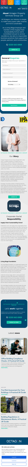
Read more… (4, 367)
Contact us (24, 8)
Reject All (14, 464)
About (19, 8)
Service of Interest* (13, 81)
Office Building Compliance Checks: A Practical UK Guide (12, 360)
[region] (14, 456)
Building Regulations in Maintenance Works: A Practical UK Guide (13, 419)
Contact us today (14, 322)
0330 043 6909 (24, 7)
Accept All (14, 457)
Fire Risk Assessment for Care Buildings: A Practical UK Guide (13, 391)
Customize (14, 460)
